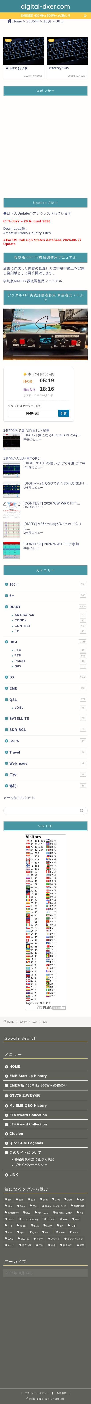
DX (47, 677)
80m (35, 1206)
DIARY (47, 607)
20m (69, 1200)
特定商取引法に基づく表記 (34, 1159)
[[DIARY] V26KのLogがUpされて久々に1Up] (11, 530)
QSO (35, 1232)
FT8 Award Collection (28, 1115)
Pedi (73, 1226)
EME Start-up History (28, 1076)
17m (57, 1200)
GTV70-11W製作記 (24, 1095)
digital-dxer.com (45, 6)
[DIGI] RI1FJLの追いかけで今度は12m (54, 463)
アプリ (39, 1239)
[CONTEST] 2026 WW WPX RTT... (51, 503)
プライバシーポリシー (31, 1165)
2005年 (23, 1022)
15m (45, 1200)
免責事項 (61, 1393)
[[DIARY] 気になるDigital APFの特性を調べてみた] (11, 441)
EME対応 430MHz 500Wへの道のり (38, 1085)
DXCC (11, 1219)
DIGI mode (43, 1213)
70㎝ (22, 1206)
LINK (13, 1175)
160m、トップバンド (55, 1206)
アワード (55, 1239)
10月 (34, 1022)
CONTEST (50, 626)
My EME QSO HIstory (28, 1105)
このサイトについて (25, 1152)
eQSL (49, 707)
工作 (46, 775)
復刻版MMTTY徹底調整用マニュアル (32, 281)
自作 (53, 1245)
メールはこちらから (19, 798)
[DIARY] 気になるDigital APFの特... (52, 435)
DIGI (47, 642)
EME (47, 688)
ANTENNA (79, 1206)
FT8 (50, 655)
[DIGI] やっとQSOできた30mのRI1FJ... (55, 483)
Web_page (46, 763)
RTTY (48, 1232)
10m (21, 1200)
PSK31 (49, 661)
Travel (46, 752)
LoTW (49, 1226)
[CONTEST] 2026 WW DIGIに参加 (51, 544)
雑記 (46, 786)
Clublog (16, 1133)
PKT (10, 1232)
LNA (36, 1226)
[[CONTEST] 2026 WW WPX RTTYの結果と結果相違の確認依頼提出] (11, 509)
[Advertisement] (45, 145)
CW (28, 1213)
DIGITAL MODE (64, 1213)
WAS (10, 1239)
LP (61, 1226)
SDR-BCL (46, 730)
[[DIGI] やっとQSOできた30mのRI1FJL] (11, 489)
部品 (82, 1245)
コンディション (75, 1239)
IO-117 (23, 1226)
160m (47, 584)
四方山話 (26, 1245)
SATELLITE (46, 718)
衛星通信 (67, 1245)
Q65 (49, 666)
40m (10, 1206)
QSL (47, 700)
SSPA (46, 741)
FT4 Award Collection (28, 1124)
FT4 (49, 650)
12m (33, 1200)
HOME (15, 1066)
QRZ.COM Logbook (26, 1143)
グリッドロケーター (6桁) (25, 405)
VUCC (75, 1232)
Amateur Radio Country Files (27, 233)
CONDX (49, 620)
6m (47, 596)
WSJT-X (25, 1239)
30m (82, 1200)
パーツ (11, 1245)
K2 (49, 631)
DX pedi (51, 1219)
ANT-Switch (49, 615)
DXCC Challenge (30, 1219)
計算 (64, 413)
